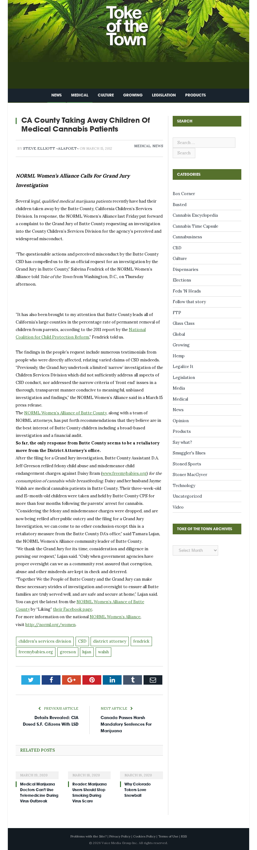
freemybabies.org (35, 652)
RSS (184, 836)
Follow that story (189, 301)
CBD (177, 248)
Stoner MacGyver (190, 474)
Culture (106, 95)
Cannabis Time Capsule (195, 226)
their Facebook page (72, 609)
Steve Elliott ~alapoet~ (51, 148)
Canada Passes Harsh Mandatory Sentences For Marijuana (126, 724)
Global (179, 334)
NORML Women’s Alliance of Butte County (65, 413)
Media (179, 388)
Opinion (181, 420)
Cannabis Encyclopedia (195, 215)
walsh (103, 652)
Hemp (179, 356)
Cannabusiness (187, 237)
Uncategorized (187, 496)
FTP (177, 312)
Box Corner (184, 193)
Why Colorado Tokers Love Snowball (137, 790)
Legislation (164, 95)
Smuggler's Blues (189, 453)
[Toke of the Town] (134, 21)
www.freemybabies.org (124, 473)
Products (195, 95)
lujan (86, 652)
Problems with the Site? (89, 836)
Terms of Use (168, 836)
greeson (68, 652)
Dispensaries (185, 269)
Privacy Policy (119, 836)
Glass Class (184, 323)
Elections (182, 280)
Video (178, 507)
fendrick (141, 641)
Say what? (182, 442)
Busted (179, 204)
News (56, 95)
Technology (184, 485)
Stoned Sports (187, 464)
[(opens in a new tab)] (37, 771)
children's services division (44, 641)
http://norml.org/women (50, 624)
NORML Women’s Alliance (115, 616)
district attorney (109, 641)
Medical (79, 95)
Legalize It (183, 366)
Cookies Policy (144, 836)
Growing (133, 95)
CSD (82, 641)
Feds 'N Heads (187, 291)
